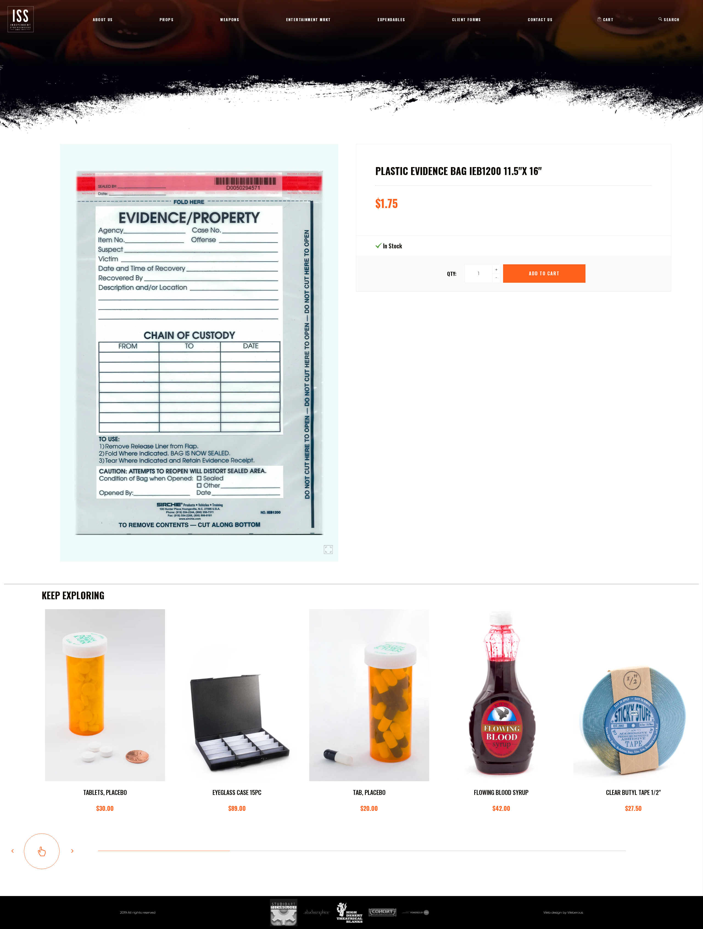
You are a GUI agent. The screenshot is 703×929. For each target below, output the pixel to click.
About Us (103, 19)
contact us (540, 19)
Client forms (466, 19)
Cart (607, 19)
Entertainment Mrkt (308, 19)
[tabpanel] (105, 716)
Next (72, 851)
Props (167, 19)
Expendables (391, 19)
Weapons (229, 19)
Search (671, 19)
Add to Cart (544, 273)
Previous (12, 851)
